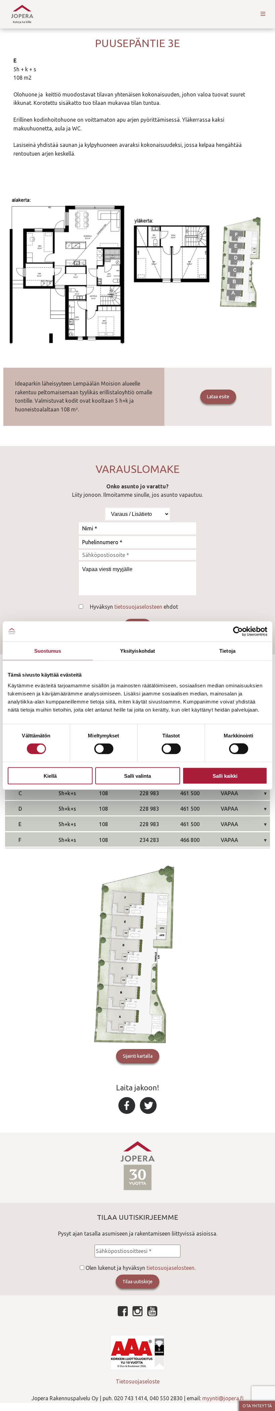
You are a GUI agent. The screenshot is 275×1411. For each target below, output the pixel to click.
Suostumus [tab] (47, 651)
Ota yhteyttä (257, 1406)
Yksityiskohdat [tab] (137, 651)
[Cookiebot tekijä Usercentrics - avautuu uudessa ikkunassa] (238, 632)
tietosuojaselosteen (138, 607)
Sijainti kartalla (138, 1056)
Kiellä (50, 775)
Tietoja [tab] (227, 651)
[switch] (103, 748)
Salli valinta (137, 775)
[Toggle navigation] (263, 14)
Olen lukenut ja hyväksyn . (141, 1268)
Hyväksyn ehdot (134, 607)
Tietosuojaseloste (138, 1381)
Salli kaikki (225, 775)
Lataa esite (218, 396)
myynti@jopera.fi (222, 1398)
